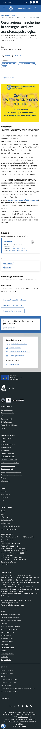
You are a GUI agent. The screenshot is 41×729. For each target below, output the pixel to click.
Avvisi (13, 15)
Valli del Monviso (6, 685)
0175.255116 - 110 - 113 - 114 (20, 248)
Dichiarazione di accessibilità (10, 617)
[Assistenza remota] (30, 717)
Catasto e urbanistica (7, 453)
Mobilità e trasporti (7, 469)
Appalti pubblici (6, 447)
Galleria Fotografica (7, 520)
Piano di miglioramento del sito (11, 620)
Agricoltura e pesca (7, 438)
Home (2, 15)
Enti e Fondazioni (6, 422)
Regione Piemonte (7, 2)
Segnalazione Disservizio (9, 629)
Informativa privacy (7, 641)
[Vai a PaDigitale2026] (12, 400)
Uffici (2, 416)
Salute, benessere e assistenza (11, 472)
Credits (3, 651)
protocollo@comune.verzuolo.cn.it (17, 250)
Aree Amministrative (7, 413)
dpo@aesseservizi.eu (11, 603)
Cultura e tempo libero (8, 457)
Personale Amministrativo (9, 425)
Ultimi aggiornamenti (7, 654)
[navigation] (4, 8)
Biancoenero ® (15, 722)
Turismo (3, 478)
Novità (8, 15)
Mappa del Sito (6, 660)
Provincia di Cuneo (7, 673)
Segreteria (8, 241)
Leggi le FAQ (5, 623)
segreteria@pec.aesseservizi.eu (14, 605)
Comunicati (4, 497)
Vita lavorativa (5, 481)
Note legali (4, 644)
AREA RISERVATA (20, 726)
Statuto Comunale (7, 638)
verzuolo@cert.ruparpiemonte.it (15, 548)
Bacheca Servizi (6, 635)
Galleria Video (5, 523)
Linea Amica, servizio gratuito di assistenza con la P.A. (18, 688)
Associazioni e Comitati (8, 529)
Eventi (3, 511)
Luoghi (3, 514)
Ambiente (4, 441)
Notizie (3, 491)
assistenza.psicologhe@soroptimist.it (23, 199)
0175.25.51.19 (8, 541)
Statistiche (4, 657)
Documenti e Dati (6, 419)
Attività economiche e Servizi (10, 526)
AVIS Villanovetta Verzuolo (9, 691)
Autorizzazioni (5, 450)
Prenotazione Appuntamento (10, 626)
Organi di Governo (6, 410)
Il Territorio (4, 517)
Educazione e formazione (9, 460)
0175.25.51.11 (8, 539)
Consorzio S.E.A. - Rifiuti (8, 682)
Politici (3, 428)
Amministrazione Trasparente (10, 614)
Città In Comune (23, 717)
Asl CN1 (3, 676)
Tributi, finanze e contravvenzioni (11, 475)
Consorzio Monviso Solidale (9, 679)
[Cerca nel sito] (36, 8)
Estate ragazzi (5, 494)
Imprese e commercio (8, 466)
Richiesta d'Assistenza (8, 632)
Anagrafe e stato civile (8, 444)
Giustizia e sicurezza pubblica (10, 463)
